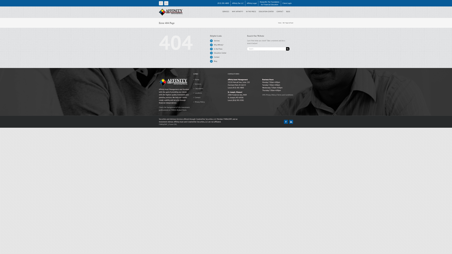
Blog (215, 61)
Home (197, 79)
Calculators (199, 88)
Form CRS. (173, 124)
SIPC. (166, 124)
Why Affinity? (218, 45)
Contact (216, 57)
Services (217, 41)
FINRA (161, 124)
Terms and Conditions (285, 95)
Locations (198, 93)
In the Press (218, 49)
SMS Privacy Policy (269, 95)
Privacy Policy (200, 102)
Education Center (220, 53)
